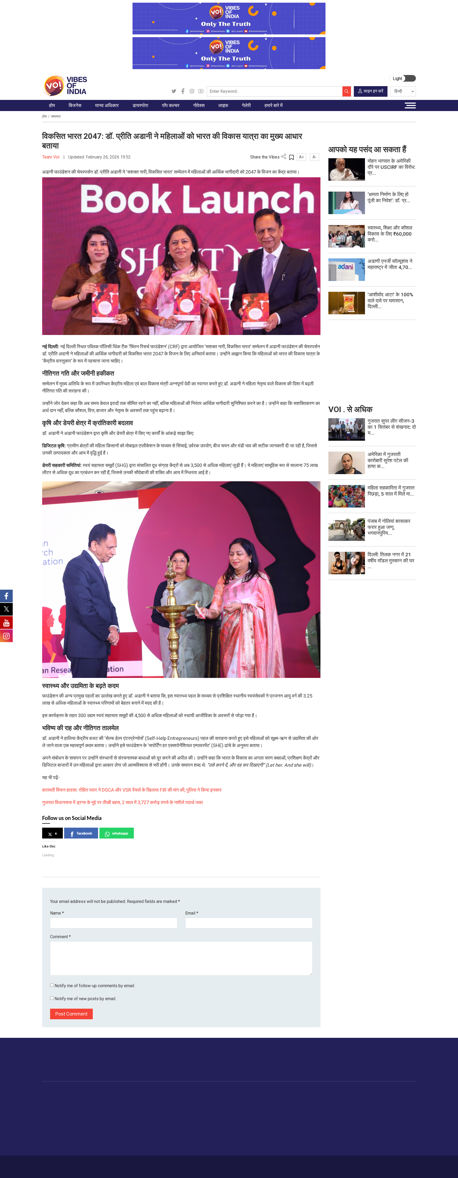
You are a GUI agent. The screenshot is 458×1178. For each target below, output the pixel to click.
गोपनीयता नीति (121, 1164)
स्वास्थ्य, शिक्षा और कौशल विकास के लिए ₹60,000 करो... (390, 234)
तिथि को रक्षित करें (278, 1099)
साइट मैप (143, 1164)
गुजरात (52, 1132)
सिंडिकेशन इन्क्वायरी (310, 1132)
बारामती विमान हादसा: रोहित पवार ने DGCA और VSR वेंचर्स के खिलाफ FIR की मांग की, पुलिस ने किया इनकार (132, 790)
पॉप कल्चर (164, 1092)
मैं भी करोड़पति (86, 1125)
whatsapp (120, 833)
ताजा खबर (54, 1105)
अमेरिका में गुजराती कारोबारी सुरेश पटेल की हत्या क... (388, 460)
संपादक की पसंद (58, 1112)
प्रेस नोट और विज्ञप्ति (311, 1105)
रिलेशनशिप (240, 1105)
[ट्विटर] (174, 91)
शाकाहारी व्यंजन (216, 1099)
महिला (237, 1099)
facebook (84, 833)
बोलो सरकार (186, 1112)
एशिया (132, 1105)
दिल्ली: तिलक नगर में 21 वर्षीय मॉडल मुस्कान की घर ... (391, 561)
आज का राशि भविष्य (246, 1152)
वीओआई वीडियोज (278, 1112)
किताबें (166, 1119)
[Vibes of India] (64, 85)
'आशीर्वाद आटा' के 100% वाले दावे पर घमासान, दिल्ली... (390, 301)
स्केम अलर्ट (304, 1112)
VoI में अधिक (301, 1092)
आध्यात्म (238, 1145)
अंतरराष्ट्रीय (56, 1119)
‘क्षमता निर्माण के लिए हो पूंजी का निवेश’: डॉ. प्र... (389, 197)
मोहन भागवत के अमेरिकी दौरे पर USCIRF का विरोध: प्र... (391, 167)
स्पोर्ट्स (237, 1132)
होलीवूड (167, 1105)
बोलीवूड (167, 1099)
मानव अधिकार (112, 1092)
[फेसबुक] (183, 91)
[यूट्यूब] (201, 91)
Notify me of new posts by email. (85, 998)
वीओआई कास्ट (276, 1119)
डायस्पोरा (130, 1092)
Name (57, 913)
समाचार (56, 116)
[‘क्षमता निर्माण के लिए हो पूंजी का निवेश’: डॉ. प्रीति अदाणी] (346, 202)
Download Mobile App (385, 1167)
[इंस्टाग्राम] (192, 91)
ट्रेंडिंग (52, 1099)
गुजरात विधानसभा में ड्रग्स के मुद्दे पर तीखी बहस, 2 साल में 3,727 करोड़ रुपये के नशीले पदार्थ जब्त (122, 802)
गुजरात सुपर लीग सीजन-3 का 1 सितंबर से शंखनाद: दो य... (392, 427)
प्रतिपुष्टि (99, 1164)
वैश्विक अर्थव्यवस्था (89, 1112)
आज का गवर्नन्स (189, 1099)
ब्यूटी (236, 1138)
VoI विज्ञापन (305, 1099)
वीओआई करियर (307, 1138)
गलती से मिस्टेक (307, 1125)
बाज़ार (80, 1119)
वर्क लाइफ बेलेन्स (244, 1112)
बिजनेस (76, 1092)
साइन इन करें (373, 91)
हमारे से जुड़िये (392, 1065)
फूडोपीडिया (208, 1092)
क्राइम (52, 1138)
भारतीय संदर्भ (56, 1125)
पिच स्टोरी (303, 1119)
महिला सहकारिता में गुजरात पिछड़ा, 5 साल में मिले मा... (391, 491)
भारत (79, 1099)
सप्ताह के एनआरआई (142, 1112)
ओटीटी (166, 1112)
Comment (60, 936)
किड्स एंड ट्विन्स (245, 1125)
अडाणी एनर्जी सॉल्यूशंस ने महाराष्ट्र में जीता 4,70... (390, 264)
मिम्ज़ (269, 1125)
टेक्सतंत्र (82, 1132)
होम (44, 116)
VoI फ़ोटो (273, 1132)
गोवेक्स (177, 1092)
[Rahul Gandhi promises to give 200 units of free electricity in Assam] (346, 429)
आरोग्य (237, 1119)
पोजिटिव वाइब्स (57, 1152)
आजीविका (80, 1164)
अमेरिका (133, 1099)
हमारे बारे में (60, 1164)
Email (191, 913)
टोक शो (271, 1105)
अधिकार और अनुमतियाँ (312, 1145)
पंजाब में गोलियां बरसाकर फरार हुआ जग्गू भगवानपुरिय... (389, 527)
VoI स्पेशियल (57, 1145)
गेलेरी (264, 1092)
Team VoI (51, 157)
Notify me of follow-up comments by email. (95, 985)
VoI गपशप (185, 1105)
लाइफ (231, 1092)
